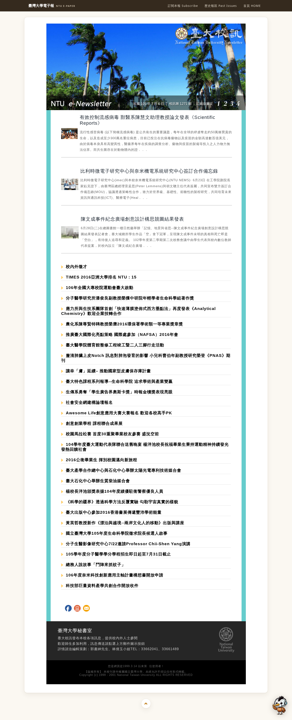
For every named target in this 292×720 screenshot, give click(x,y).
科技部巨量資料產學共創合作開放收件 (101, 585)
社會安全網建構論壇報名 (88, 402)
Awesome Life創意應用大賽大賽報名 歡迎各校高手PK (117, 413)
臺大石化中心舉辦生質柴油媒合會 (96, 481)
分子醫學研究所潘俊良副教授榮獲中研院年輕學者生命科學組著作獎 (128, 298)
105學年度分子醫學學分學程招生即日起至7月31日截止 (117, 554)
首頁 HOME (252, 6)
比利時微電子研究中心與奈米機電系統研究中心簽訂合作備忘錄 (149, 171)
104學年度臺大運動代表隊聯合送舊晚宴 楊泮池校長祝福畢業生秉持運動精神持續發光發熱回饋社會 (145, 447)
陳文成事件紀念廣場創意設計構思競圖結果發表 (132, 219)
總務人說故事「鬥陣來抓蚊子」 (94, 564)
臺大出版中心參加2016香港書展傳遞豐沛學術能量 (112, 512)
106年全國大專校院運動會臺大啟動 (98, 287)
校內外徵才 (75, 266)
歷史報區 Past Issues (221, 6)
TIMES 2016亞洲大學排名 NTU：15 (100, 277)
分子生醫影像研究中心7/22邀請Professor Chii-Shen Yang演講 (126, 544)
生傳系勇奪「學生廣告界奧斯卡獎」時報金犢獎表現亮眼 (118, 392)
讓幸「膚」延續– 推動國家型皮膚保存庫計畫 (107, 371)
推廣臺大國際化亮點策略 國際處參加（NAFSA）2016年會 (120, 334)
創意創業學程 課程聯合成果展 (93, 423)
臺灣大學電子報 (51, 5)
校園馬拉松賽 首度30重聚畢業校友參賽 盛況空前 (111, 434)
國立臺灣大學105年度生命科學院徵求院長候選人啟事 (115, 533)
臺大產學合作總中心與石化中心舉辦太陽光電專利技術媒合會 (122, 470)
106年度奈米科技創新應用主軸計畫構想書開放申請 (113, 575)
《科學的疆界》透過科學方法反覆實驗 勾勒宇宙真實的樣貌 (120, 502)
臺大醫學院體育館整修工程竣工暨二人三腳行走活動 (113, 345)
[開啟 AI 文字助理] (279, 705)
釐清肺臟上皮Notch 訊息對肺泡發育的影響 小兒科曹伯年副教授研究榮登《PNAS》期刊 (145, 358)
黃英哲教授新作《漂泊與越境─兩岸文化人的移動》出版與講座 (123, 523)
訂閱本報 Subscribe (183, 6)
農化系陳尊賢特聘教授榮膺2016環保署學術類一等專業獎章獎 (123, 324)
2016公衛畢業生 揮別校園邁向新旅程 (100, 460)
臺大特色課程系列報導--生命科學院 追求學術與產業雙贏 (118, 381)
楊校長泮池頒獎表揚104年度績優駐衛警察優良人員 (113, 491)
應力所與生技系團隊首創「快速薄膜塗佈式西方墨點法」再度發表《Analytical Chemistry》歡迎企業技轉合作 (138, 311)
